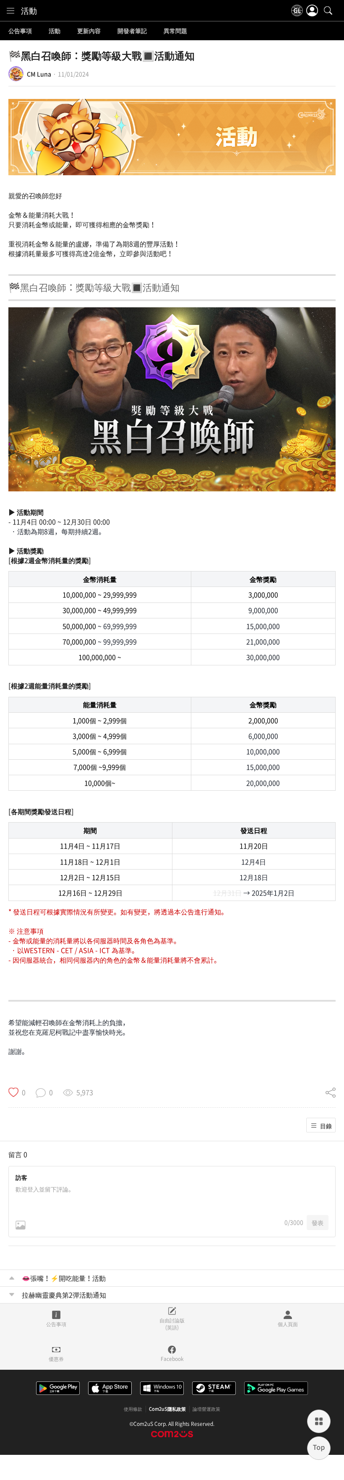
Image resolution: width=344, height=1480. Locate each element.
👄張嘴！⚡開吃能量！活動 (64, 1278)
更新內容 (89, 31)
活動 (29, 10)
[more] (319, 1421)
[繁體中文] (297, 10)
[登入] (312, 10)
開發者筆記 (132, 31)
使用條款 (133, 1409)
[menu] (10, 10)
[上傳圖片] (21, 1225)
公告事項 (20, 31)
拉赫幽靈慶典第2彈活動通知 (64, 1294)
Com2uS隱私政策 (167, 1409)
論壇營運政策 (206, 1409)
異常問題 (175, 31)
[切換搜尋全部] (328, 10)
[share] (331, 1092)
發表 (317, 1222)
